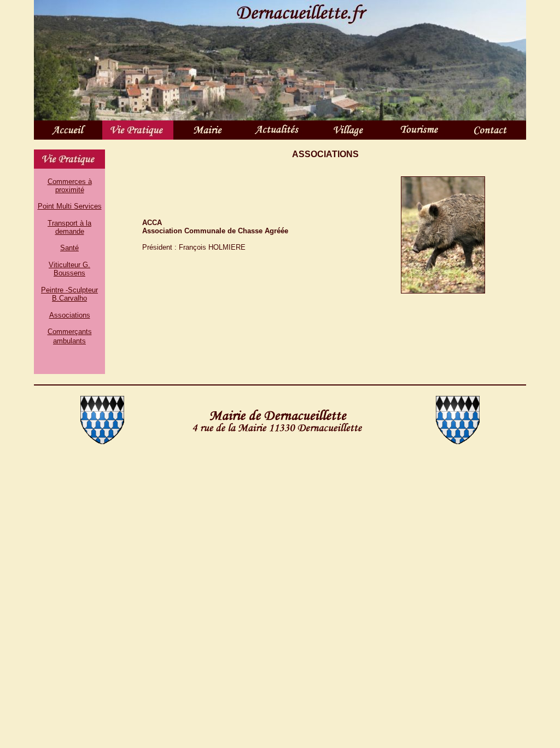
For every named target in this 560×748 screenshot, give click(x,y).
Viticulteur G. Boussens (69, 269)
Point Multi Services (70, 206)
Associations (69, 315)
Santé (69, 248)
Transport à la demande (69, 227)
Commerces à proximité (70, 185)
